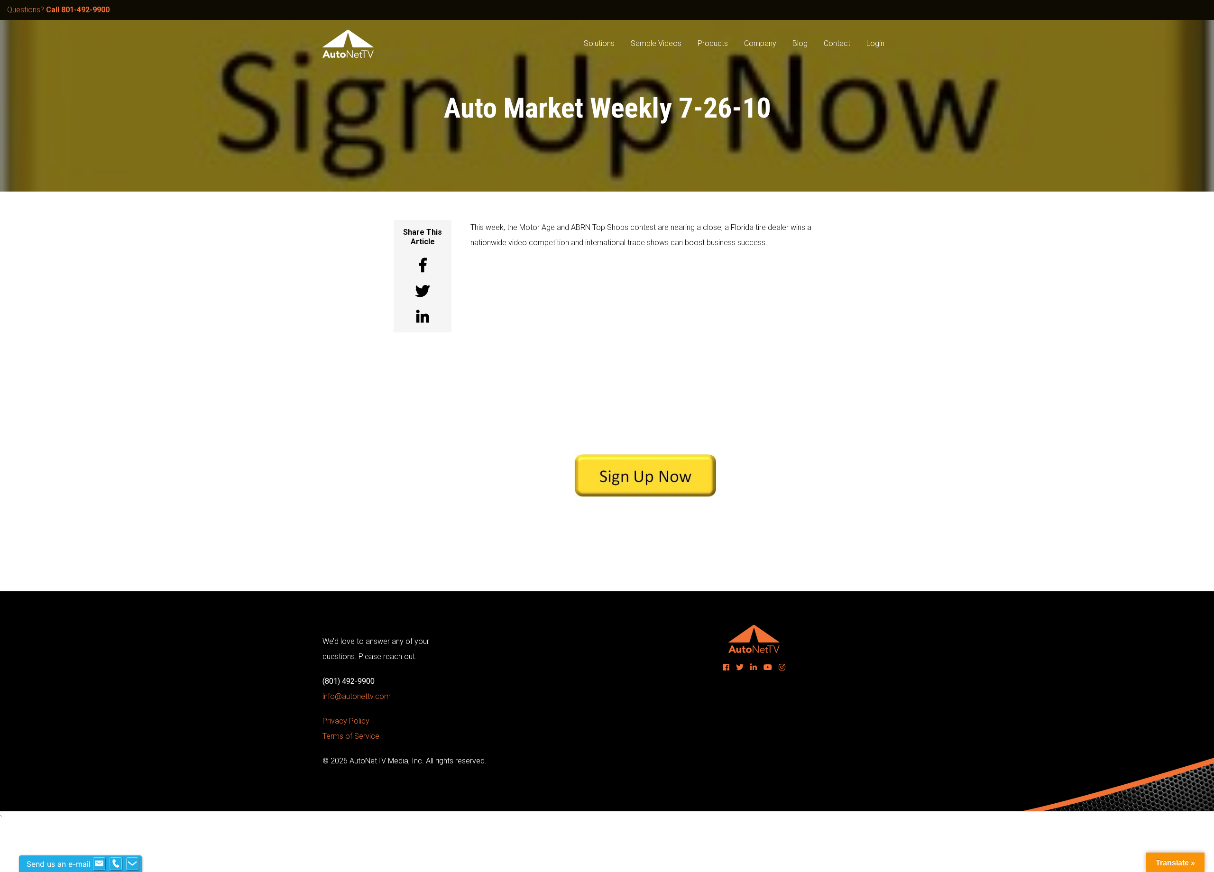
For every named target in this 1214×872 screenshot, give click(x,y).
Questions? (58, 9)
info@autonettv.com (356, 696)
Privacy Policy (345, 720)
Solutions (599, 43)
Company (760, 43)
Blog (800, 43)
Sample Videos (656, 43)
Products (713, 43)
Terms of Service (350, 736)
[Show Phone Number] (116, 864)
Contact (837, 43)
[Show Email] (99, 864)
